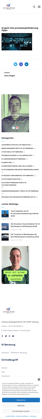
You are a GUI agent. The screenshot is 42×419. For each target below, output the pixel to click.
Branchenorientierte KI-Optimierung (17, 148)
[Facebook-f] (2, 336)
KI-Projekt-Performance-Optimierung (17, 176)
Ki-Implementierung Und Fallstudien (17, 166)
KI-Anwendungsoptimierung (13, 159)
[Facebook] (21, 64)
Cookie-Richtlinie (10, 416)
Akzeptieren (21, 400)
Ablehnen (21, 406)
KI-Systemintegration (11, 179)
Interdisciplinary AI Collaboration (17, 155)
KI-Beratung (7, 163)
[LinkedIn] (26, 64)
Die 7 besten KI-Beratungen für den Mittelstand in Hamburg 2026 (25, 235)
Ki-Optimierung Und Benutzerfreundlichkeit (20, 170)
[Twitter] (15, 64)
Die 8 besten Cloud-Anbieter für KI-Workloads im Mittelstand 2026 (25, 225)
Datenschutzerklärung (22, 416)
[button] (39, 379)
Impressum (33, 416)
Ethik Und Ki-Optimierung (12, 152)
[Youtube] (13, 336)
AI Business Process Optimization (16, 145)
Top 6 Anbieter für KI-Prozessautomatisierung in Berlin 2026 (25, 213)
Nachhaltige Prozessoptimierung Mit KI (18, 197)
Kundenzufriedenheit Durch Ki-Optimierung (20, 191)
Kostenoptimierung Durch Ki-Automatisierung (14, 184)
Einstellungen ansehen (21, 411)
